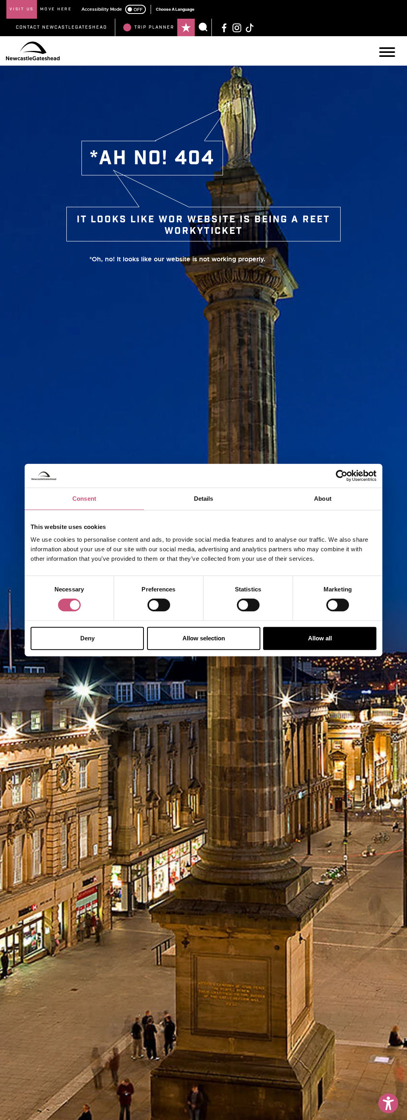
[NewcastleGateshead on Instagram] (237, 27)
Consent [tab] (84, 498)
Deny (87, 638)
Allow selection (203, 638)
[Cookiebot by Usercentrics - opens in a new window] (341, 476)
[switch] (158, 605)
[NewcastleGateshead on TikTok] (249, 27)
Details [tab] (203, 498)
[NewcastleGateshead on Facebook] (224, 27)
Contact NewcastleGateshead (61, 27)
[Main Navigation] (387, 52)
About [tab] (322, 498)
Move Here (56, 9)
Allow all (320, 638)
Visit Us (22, 9)
